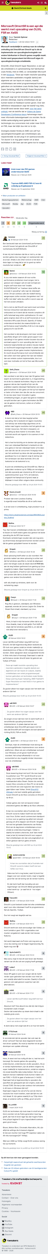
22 (37, 42)
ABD (12, 411)
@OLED (12, 706)
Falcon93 (13, 898)
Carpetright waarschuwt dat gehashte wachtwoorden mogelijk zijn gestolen (25, 1163)
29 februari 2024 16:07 (25, 706)
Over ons (14, 1198)
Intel (43, 200)
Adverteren (6, 1194)
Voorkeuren (15, 1211)
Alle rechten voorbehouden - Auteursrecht (18, 1248)
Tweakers (5, 1246)
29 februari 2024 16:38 (26, 552)
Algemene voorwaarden (12, 1204)
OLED (10, 635)
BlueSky (8, 1221)
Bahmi (12, 271)
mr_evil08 (12, 1105)
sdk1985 (13, 703)
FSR (35, 204)
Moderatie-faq (21, 218)
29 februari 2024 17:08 (25, 970)
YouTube (8, 1224)
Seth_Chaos (14, 369)
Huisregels (6, 1201)
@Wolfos (13, 552)
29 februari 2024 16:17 (16, 526)
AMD (36, 200)
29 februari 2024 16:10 (29, 741)
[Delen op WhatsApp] (14, 149)
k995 (12, 990)
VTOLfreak (12, 1031)
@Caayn (15, 618)
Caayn (13, 597)
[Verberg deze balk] (45, 8)
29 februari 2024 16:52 (27, 274)
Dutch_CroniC (15, 492)
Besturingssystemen (10, 200)
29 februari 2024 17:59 (28, 618)
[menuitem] (38, 2)
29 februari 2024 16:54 (31, 858)
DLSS (29, 204)
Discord (8, 1234)
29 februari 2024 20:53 (31, 414)
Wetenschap (26, 200)
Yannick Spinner (20, 37)
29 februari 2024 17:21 (25, 993)
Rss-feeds (9, 1231)
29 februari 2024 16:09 (27, 372)
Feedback (13, 42)
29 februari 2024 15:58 (19, 240)
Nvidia (15, 204)
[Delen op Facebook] (2, 149)
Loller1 (12, 967)
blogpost (10, 75)
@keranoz (13, 274)
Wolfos (11, 523)
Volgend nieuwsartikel (35, 156)
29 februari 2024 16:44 (16, 1034)
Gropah (13, 549)
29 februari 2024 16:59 (27, 495)
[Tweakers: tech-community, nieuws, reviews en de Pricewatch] (13, 2)
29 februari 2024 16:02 (16, 638)
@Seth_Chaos (16, 414)
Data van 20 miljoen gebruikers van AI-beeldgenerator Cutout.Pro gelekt (25, 1169)
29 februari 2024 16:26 (27, 769)
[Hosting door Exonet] (12, 1184)
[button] (2, 2)
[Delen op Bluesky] (10, 149)
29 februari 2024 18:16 (16, 1055)
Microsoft (6, 204)
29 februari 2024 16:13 (25, 924)
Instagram (9, 1228)
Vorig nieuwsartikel (11, 156)
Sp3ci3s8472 (15, 952)
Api (22, 204)
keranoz (11, 237)
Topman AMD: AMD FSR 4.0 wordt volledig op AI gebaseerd (26, 184)
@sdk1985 (15, 741)
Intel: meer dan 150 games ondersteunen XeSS (23, 170)
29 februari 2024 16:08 (25, 901)
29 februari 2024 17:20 (28, 600)
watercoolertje (19, 855)
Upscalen (6, 208)
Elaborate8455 (14, 1052)
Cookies (5, 1211)
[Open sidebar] (46, 13)
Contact (5, 1198)
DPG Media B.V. (30, 1246)
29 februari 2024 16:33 (25, 955)
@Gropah (14, 600)
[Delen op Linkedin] (6, 149)
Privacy (5, 1208)
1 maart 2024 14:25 (15, 1107)
